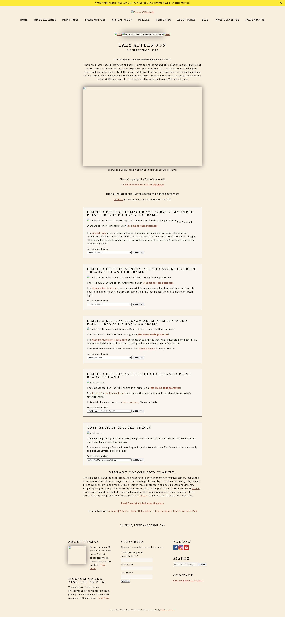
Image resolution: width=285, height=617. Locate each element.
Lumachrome (99, 232)
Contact (118, 199)
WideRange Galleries (167, 610)
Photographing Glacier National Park (176, 510)
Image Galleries (45, 19)
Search (202, 564)
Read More (103, 597)
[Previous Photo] (118, 34)
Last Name (127, 572)
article (196, 488)
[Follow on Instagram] (180, 548)
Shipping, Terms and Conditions (142, 525)
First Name (127, 564)
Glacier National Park (142, 510)
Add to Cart (138, 253)
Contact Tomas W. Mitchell (188, 580)
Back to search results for (143, 184)
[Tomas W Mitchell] (142, 12)
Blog (205, 19)
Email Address (129, 555)
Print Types (70, 19)
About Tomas (186, 19)
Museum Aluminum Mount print (109, 339)
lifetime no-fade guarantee (142, 225)
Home (24, 19)
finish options (147, 348)
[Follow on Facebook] (175, 548)
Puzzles (143, 19)
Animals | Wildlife (118, 510)
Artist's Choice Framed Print (108, 393)
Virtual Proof (122, 19)
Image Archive (255, 19)
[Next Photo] (166, 34)
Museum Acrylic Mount (104, 288)
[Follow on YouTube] (186, 548)
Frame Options (95, 19)
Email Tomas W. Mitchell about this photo (142, 503)
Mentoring (163, 19)
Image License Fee (227, 19)
